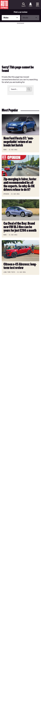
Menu (37, 6)
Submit (29, 89)
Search (23, 6)
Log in (30, 6)
